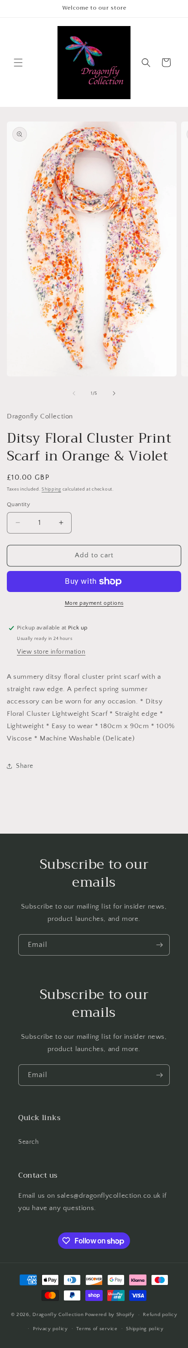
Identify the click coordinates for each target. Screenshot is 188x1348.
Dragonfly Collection (58, 1314)
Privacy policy (50, 1329)
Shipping (51, 489)
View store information (51, 651)
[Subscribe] (159, 945)
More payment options (94, 603)
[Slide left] (74, 393)
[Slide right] (114, 393)
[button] (18, 63)
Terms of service (96, 1329)
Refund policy (160, 1314)
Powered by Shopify (110, 1314)
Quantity (18, 504)
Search (28, 1142)
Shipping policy (145, 1329)
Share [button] (24, 766)
